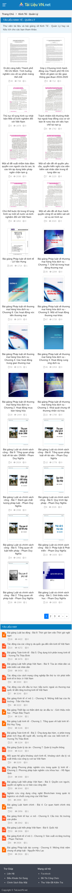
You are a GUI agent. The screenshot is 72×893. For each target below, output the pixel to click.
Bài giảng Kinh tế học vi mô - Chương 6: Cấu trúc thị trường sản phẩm (38, 817)
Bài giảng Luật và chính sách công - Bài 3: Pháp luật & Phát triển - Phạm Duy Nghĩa (54, 548)
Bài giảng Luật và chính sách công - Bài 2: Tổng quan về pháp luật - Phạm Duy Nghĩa (18, 595)
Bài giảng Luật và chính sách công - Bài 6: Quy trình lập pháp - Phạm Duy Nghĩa (53, 500)
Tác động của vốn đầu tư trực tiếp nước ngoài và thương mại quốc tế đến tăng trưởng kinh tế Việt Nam (38, 688)
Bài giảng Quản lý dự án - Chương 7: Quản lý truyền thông (35, 747)
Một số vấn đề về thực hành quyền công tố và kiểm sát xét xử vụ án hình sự (53, 214)
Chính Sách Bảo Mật (17, 882)
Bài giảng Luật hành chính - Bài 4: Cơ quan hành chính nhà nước (38, 806)
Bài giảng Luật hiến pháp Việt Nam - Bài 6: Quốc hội (32, 827)
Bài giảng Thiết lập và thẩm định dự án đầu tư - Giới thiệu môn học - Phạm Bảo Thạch (38, 711)
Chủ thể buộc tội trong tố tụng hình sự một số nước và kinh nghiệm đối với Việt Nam (18, 214)
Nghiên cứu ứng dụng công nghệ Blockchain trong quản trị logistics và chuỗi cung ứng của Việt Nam (38, 794)
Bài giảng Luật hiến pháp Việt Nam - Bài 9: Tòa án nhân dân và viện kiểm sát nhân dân (38, 665)
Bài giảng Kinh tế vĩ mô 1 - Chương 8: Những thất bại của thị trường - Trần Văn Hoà (38, 700)
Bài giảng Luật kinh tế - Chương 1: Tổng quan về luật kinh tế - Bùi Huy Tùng (38, 723)
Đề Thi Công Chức (50, 878)
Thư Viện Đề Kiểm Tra (52, 882)
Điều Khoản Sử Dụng (17, 878)
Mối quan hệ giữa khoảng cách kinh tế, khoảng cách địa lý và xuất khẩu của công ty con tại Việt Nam (38, 757)
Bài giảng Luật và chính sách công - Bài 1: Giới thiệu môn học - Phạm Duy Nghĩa (53, 595)
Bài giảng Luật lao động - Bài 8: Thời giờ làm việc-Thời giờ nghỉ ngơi (38, 634)
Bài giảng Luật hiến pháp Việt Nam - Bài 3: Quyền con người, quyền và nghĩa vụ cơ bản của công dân (38, 783)
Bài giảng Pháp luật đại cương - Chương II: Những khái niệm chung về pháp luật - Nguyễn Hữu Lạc (38, 849)
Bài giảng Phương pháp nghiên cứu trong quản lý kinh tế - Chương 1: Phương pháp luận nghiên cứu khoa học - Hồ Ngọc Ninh (38, 770)
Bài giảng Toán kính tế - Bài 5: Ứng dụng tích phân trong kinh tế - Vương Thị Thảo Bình (38, 654)
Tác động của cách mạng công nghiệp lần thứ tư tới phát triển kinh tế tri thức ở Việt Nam (38, 677)
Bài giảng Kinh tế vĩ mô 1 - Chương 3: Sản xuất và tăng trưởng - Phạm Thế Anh (38, 837)
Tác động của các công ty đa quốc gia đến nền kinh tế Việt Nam (38, 644)
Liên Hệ (10, 873)
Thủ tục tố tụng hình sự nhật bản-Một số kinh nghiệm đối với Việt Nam (18, 119)
